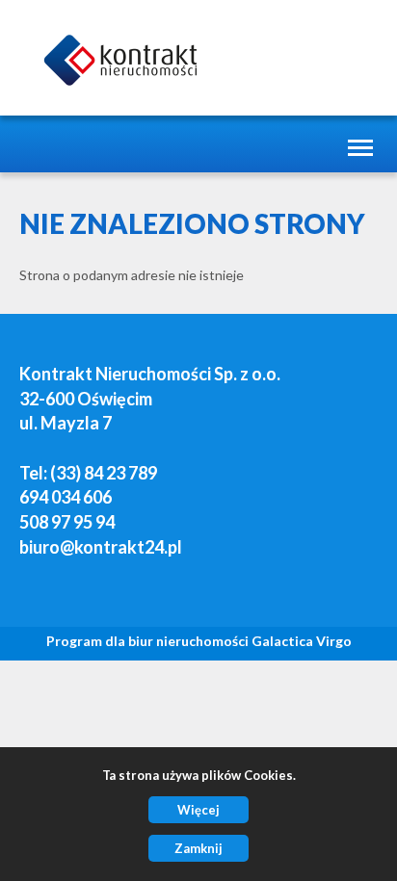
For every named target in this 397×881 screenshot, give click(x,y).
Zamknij (198, 848)
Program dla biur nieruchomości (148, 641)
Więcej (198, 809)
